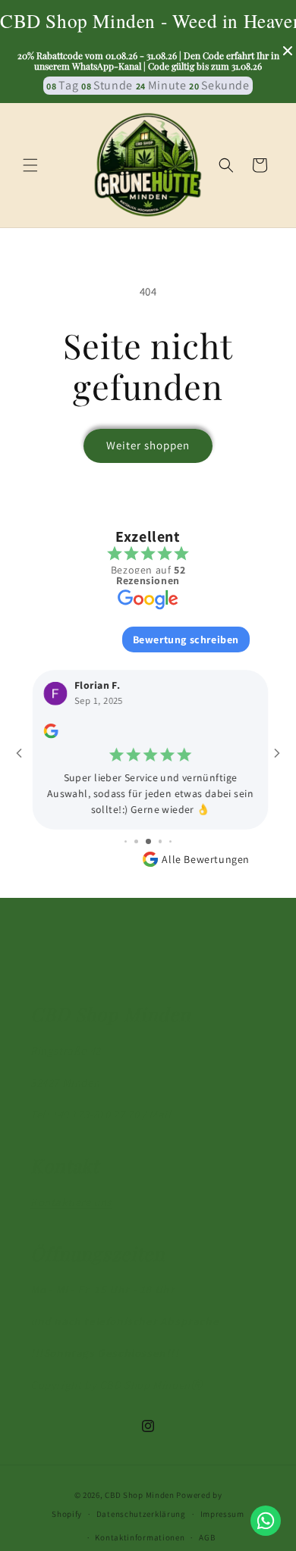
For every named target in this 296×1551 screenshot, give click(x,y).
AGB (207, 1537)
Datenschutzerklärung (141, 1514)
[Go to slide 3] (148, 841)
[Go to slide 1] (125, 841)
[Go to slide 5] (171, 841)
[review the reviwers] (48, 734)
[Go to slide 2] (136, 841)
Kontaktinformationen (139, 1537)
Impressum (222, 1514)
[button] (30, 165)
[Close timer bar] (287, 50)
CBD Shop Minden (140, 1495)
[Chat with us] (265, 1521)
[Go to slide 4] (160, 841)
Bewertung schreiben (186, 639)
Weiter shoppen (148, 445)
